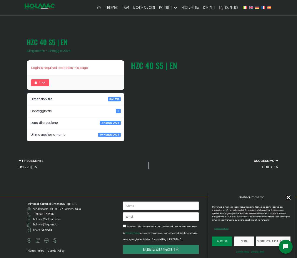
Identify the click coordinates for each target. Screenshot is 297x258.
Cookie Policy (242, 252)
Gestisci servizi (221, 228)
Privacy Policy (257, 252)
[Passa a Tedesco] (257, 7)
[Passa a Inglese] (251, 7)
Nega (244, 241)
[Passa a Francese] (263, 7)
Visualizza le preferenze (273, 241)
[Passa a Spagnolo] (269, 7)
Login (42, 82)
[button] (288, 197)
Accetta (222, 241)
